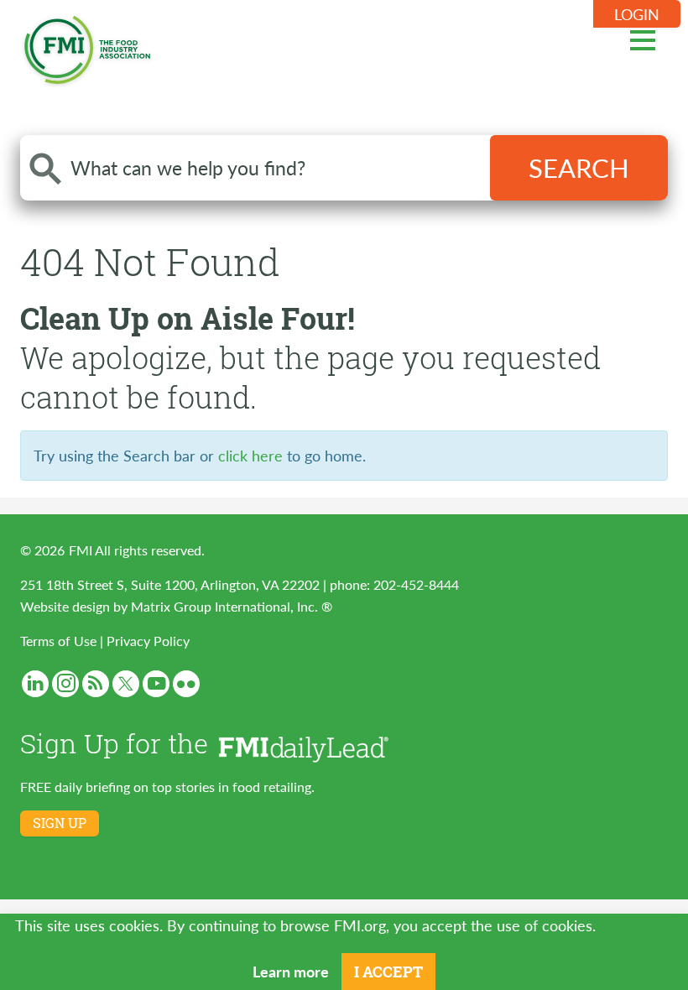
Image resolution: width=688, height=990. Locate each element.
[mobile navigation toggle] (642, 37)
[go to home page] (87, 46)
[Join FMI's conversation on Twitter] (125, 683)
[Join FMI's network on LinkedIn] (35, 683)
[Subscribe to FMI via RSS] (95, 683)
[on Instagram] (65, 683)
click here (250, 455)
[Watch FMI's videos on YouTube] (156, 683)
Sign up (59, 823)
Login (636, 13)
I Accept (388, 971)
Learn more (291, 971)
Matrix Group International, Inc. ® (231, 606)
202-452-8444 (416, 584)
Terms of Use (58, 640)
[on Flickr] (186, 683)
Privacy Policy (148, 640)
